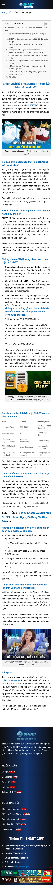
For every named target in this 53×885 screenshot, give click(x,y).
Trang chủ (6, 12)
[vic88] (26, 873)
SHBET (5, 744)
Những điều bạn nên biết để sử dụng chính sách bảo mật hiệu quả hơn (28, 67)
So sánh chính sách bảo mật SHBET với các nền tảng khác (28, 56)
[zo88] (26, 879)
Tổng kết (12, 77)
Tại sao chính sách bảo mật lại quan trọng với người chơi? (27, 35)
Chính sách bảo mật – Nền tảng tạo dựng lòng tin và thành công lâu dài (28, 73)
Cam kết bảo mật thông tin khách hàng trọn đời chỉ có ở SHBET (28, 62)
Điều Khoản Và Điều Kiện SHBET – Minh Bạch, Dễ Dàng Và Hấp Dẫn (26, 517)
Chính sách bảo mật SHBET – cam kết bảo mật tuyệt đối (26, 29)
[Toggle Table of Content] (45, 24)
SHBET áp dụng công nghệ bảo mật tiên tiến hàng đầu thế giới (28, 40)
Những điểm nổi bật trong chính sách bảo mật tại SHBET (26, 46)
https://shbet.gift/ (21, 867)
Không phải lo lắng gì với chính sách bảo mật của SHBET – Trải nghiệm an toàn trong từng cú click (27, 51)
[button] (3, 4)
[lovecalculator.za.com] (26, 4)
